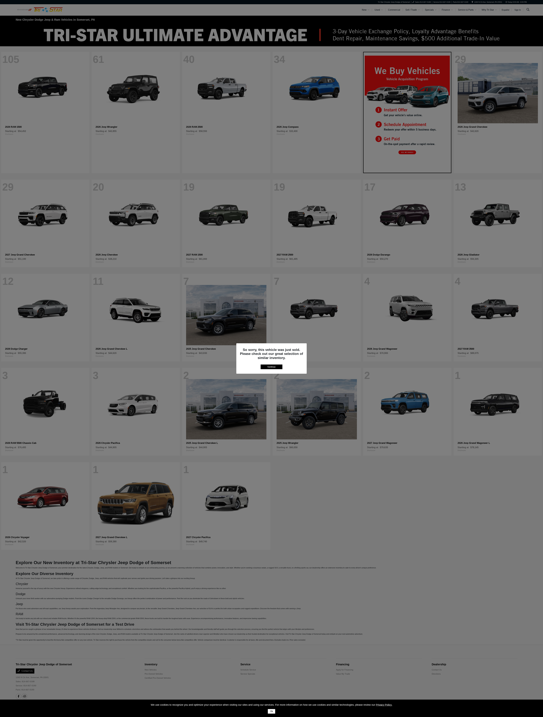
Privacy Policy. (384, 704)
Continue (271, 367)
